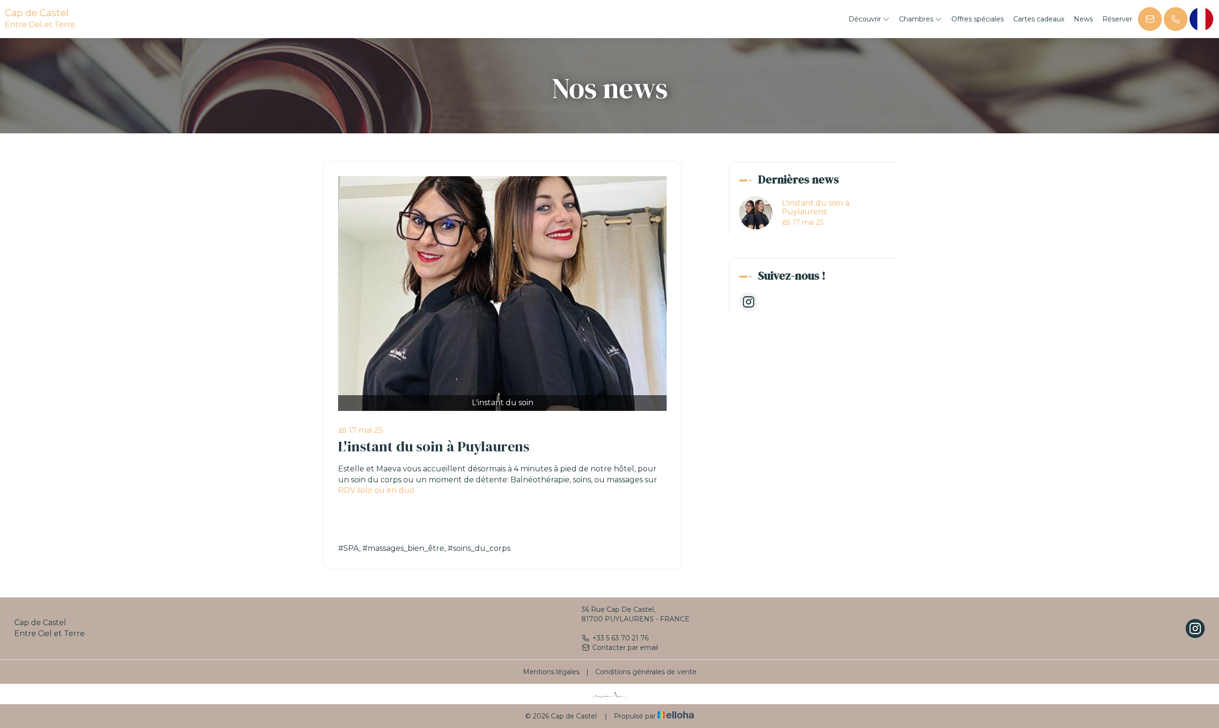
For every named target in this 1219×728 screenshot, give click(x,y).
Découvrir (866, 19)
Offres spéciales (977, 19)
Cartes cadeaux (1038, 19)
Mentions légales (551, 672)
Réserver (1117, 19)
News (1083, 19)
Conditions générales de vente (646, 672)
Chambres (917, 19)
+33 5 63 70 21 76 (620, 638)
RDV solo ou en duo (376, 490)
